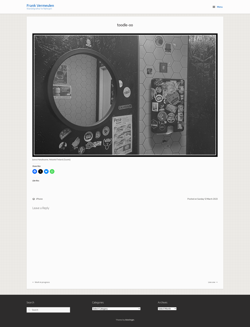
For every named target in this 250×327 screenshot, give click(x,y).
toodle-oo (125, 25)
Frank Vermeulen (40, 5)
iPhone (39, 199)
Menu (219, 6)
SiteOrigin (129, 319)
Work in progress (42, 282)
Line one (212, 282)
